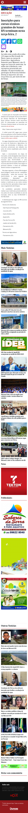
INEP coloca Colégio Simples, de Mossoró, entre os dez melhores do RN (13, 459)
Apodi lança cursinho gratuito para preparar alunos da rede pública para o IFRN (13, 418)
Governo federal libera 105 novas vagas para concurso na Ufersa (13, 439)
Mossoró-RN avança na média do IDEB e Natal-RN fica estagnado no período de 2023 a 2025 (14, 332)
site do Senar (10, 126)
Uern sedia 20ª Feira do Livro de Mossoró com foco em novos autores (13, 311)
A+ (2, 51)
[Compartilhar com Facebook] (8, 41)
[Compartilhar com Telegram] (14, 41)
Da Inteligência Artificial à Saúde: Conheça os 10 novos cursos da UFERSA (14, 290)
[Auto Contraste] (11, 51)
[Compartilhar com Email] (3, 46)
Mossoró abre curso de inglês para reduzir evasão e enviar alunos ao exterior (12, 396)
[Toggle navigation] (25, 2)
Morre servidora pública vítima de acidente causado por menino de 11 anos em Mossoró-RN (14, 713)
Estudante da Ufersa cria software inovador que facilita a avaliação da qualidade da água (12, 269)
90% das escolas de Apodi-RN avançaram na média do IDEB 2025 (12, 353)
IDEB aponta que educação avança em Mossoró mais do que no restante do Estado (13, 374)
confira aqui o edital (11, 138)
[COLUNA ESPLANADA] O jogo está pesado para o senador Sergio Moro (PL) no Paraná (14, 737)
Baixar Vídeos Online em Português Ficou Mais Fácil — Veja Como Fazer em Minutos (14, 760)
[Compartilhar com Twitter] (3, 41)
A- (7, 51)
